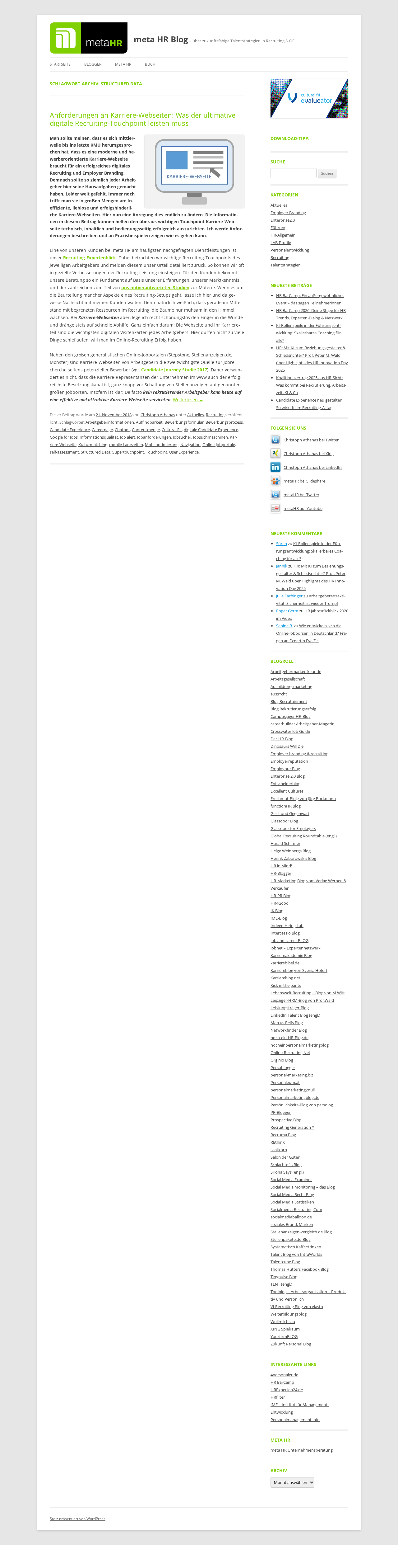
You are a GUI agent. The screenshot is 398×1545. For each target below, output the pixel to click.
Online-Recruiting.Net (290, 1052)
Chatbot (122, 429)
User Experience (184, 452)
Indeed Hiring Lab (287, 925)
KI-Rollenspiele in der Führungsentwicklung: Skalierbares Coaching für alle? (308, 333)
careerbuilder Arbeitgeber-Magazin (303, 724)
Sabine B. (284, 626)
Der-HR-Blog (282, 739)
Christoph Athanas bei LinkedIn (313, 467)
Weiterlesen (188, 400)
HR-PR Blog (281, 895)
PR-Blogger (281, 1112)
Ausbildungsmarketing (291, 686)
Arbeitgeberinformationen (110, 422)
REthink (278, 1142)
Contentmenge (146, 429)
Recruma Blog (283, 1135)
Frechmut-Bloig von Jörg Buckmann (303, 798)
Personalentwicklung (290, 250)
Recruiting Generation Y (292, 1127)
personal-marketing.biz (292, 1075)
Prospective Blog (286, 1120)
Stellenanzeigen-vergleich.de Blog (301, 1232)
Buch (150, 64)
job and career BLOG (289, 940)
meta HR (123, 64)
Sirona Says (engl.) (287, 1172)
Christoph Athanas (158, 414)
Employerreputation (289, 761)
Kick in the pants (286, 985)
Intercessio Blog (285, 933)
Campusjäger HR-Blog (291, 716)
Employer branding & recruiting (299, 753)
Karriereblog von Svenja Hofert (299, 970)
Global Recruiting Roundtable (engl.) (304, 836)
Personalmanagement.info (295, 1419)
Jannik (281, 566)
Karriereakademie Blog (291, 955)
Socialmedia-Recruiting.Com (296, 1209)
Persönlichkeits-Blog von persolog (302, 1105)
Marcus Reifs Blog (287, 1022)
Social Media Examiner (291, 1179)
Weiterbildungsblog (289, 1314)
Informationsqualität (99, 437)
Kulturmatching (92, 444)
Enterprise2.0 (283, 220)
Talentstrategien (286, 265)
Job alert (127, 437)
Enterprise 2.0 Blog (288, 776)
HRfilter (278, 1397)
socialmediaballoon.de (291, 1217)
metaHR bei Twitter (301, 494)
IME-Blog (279, 918)
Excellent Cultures (287, 791)
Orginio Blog (282, 1060)
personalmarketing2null (293, 1090)
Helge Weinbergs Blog (291, 851)
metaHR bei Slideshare (304, 481)
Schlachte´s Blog (286, 1164)
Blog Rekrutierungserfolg (293, 709)
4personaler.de (284, 1375)
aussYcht (279, 694)
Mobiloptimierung (161, 444)
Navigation (190, 444)
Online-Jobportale (218, 444)
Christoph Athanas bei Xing (309, 453)
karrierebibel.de (285, 963)
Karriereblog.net (285, 978)
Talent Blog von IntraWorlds (296, 1254)
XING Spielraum (285, 1329)
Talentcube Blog (285, 1262)
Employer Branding (288, 212)
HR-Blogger (281, 873)
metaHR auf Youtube (303, 508)
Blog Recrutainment (289, 701)
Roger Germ (287, 611)
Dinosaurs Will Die (287, 746)
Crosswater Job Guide (290, 731)
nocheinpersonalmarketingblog (300, 1045)
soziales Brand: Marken (292, 1224)
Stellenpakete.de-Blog (291, 1239)
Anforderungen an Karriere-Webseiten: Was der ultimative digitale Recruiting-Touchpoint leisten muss (142, 119)
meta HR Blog (161, 39)
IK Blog (277, 910)
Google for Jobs (64, 437)
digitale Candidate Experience (211, 429)
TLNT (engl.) (281, 1284)
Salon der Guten (285, 1157)
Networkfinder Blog (289, 1030)
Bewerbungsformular (184, 422)
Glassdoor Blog (284, 821)
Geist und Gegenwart (290, 813)
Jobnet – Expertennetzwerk (296, 948)
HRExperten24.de (287, 1389)
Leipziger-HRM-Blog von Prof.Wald (302, 1000)
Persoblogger (283, 1067)
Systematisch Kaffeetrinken (296, 1247)
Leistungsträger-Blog (290, 1007)
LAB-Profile (281, 242)
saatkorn (279, 1149)
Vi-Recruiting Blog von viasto (297, 1306)
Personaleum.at (285, 1082)
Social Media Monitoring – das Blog (303, 1187)
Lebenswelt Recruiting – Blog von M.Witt (308, 993)
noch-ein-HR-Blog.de (289, 1037)
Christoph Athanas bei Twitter (311, 440)
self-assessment (64, 452)
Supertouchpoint (128, 452)
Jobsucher (182, 437)
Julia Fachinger (289, 596)
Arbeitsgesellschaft (288, 679)
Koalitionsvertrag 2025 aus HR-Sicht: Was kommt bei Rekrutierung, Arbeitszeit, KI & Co (311, 385)
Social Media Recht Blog (292, 1194)
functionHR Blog (286, 806)
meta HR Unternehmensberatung (302, 1450)
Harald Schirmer (285, 843)
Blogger (92, 64)
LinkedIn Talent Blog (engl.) (295, 1015)
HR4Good (280, 903)
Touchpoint (156, 452)
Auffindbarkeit (149, 422)
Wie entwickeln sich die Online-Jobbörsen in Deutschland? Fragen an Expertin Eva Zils (311, 633)
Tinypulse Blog (284, 1276)
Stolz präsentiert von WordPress (77, 1518)
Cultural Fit (172, 429)
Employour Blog (285, 768)
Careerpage (102, 429)
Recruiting (215, 414)
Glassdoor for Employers (293, 828)
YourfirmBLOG (284, 1336)
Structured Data (95, 452)
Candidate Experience (70, 429)
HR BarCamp (282, 1382)
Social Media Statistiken (292, 1202)
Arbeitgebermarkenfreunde (296, 671)
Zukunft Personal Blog (291, 1344)
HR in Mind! (281, 866)
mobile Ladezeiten (126, 444)
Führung (278, 227)
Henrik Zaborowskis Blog (293, 858)
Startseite (60, 64)
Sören (281, 543)
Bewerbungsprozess (224, 422)
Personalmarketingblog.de (295, 1097)
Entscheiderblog (285, 783)
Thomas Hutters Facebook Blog (300, 1269)
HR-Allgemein (283, 235)
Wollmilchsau (283, 1321)
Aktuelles (195, 414)
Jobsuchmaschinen (210, 437)
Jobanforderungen (154, 437)
